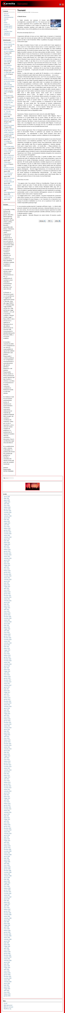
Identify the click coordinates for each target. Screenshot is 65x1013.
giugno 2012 (7, 796)
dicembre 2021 (7, 595)
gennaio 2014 (7, 763)
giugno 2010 (7, 838)
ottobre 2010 (7, 831)
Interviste (6, 19)
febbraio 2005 (7, 951)
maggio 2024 (7, 544)
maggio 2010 (7, 840)
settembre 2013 (7, 770)
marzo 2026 (7, 505)
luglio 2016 (6, 710)
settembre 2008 (7, 876)
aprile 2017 (6, 694)
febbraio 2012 (7, 803)
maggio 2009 (7, 861)
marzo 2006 (7, 928)
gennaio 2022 (7, 593)
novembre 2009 (7, 851)
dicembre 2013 (7, 764)
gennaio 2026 (7, 509)
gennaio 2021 (7, 614)
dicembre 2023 (7, 553)
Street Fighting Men (8, 192)
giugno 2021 (7, 606)
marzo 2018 (7, 674)
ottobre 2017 (7, 683)
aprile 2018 (6, 673)
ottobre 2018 (7, 662)
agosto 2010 (7, 835)
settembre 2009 (7, 854)
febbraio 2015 (7, 740)
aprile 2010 (6, 842)
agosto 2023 (7, 560)
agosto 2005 (7, 941)
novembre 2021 (7, 597)
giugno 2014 (7, 754)
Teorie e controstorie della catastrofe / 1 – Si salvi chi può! (9, 157)
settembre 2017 (7, 685)
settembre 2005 (7, 939)
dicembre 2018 (7, 659)
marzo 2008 (7, 886)
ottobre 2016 (7, 704)
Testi (5, 20)
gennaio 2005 (7, 953)
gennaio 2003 (7, 995)
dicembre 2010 (7, 828)
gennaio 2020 (7, 636)
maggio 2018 (7, 671)
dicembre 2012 (7, 786)
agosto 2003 (7, 983)
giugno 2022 (7, 584)
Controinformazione (8, 17)
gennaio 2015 (7, 741)
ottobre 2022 (7, 577)
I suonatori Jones (8, 31)
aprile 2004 (6, 969)
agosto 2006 (7, 920)
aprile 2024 (6, 546)
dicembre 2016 (7, 701)
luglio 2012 (6, 794)
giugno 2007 (7, 902)
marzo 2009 (7, 865)
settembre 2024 (7, 537)
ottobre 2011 (7, 810)
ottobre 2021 (7, 599)
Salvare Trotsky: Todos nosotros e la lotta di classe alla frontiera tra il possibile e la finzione (9, 102)
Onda (36, 22)
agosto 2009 (7, 856)
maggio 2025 (7, 523)
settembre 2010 (7, 833)
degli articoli (8, 1005)
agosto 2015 (7, 729)
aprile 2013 (6, 778)
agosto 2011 (7, 814)
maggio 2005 (7, 946)
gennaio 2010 (7, 847)
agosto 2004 (7, 962)
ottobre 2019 (7, 641)
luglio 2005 (6, 943)
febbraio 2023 (7, 570)
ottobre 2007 (7, 895)
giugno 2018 (7, 669)
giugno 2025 (7, 521)
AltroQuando (7, 35)
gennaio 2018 (7, 678)
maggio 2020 (7, 629)
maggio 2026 (7, 502)
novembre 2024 (7, 533)
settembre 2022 (7, 579)
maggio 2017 (7, 692)
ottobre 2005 (7, 937)
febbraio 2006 (7, 930)
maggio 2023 (7, 565)
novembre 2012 (7, 787)
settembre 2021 (7, 600)
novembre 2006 (7, 914)
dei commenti (8, 1007)
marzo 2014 (7, 759)
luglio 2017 (6, 689)
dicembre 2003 (7, 976)
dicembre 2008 (7, 870)
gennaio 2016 (7, 720)
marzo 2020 (7, 632)
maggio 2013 (7, 777)
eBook (57, 221)
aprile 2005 (6, 948)
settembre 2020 (7, 621)
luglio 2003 (6, 985)
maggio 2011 (7, 819)
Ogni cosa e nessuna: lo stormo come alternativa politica (9, 180)
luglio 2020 (6, 625)
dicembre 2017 (7, 680)
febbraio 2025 (7, 528)
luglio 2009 (6, 858)
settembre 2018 (7, 664)
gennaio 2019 (7, 657)
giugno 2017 (7, 690)
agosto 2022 (7, 581)
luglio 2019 (6, 646)
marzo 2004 (7, 971)
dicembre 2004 (7, 955)
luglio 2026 (6, 498)
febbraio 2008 (7, 888)
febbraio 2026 (7, 507)
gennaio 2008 (7, 890)
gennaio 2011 (7, 826)
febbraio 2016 (7, 719)
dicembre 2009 (7, 849)
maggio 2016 (7, 713)
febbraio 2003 (7, 994)
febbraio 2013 (7, 782)
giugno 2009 (7, 860)
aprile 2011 (6, 821)
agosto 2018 (7, 666)
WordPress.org (7, 1008)
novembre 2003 (7, 978)
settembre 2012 (7, 791)
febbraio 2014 (7, 761)
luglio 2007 (6, 900)
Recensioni (6, 15)
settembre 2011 (7, 812)
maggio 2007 (7, 904)
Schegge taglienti (8, 26)
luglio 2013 (6, 773)
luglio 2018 (6, 667)
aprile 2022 (6, 588)
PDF (49, 221)
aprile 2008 (6, 884)
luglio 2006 (6, 921)
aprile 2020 (6, 630)
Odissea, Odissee (8, 137)
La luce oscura (35, 12)
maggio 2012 (7, 798)
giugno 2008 (7, 881)
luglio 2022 (6, 583)
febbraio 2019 (7, 655)
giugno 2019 (7, 648)
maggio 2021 (7, 607)
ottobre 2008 (7, 874)
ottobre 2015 (7, 726)
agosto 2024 (7, 539)
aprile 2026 (6, 503)
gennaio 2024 (7, 551)
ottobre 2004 (7, 958)
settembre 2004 (7, 960)
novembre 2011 (7, 808)
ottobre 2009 (7, 853)
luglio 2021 (6, 604)
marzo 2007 (7, 907)
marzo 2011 (6, 823)
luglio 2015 (6, 731)
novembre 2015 (7, 724)
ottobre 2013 (7, 768)
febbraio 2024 (7, 549)
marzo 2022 (7, 590)
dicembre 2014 (7, 743)
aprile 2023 (6, 567)
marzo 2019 (7, 653)
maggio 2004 (7, 967)
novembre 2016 (7, 703)
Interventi (6, 13)
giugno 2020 (7, 627)
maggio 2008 (7, 883)
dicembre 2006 (7, 913)
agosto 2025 (7, 517)
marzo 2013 (7, 780)
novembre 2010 (7, 830)
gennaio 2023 (7, 572)
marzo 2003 (7, 992)
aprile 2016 (6, 715)
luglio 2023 (6, 562)
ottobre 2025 (7, 514)
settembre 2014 (7, 749)
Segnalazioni (7, 33)
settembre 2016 (7, 706)
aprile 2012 (6, 800)
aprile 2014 (6, 757)
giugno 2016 (7, 711)
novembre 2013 (7, 766)
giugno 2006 (7, 923)
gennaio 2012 (7, 805)
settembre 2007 (7, 897)
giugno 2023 (7, 563)
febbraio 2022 (7, 592)
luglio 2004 (6, 964)
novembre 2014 (7, 745)
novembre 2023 (7, 554)
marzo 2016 (7, 717)
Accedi (5, 1003)
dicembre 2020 (7, 616)
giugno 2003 (7, 987)
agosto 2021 (7, 602)
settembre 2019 (7, 643)
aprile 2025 (6, 524)
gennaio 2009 (7, 868)
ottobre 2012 (7, 789)
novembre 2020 (7, 618)
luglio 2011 (6, 816)
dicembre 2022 (7, 574)
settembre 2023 (7, 558)
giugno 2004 (7, 965)
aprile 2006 (6, 927)
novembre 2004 (7, 957)
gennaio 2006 (7, 932)
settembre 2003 (7, 981)
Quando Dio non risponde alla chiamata (8, 187)
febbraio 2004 (7, 973)
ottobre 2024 (7, 535)
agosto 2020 (7, 623)
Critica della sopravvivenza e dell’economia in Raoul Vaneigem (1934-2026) (8, 58)
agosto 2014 (7, 750)
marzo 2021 (7, 611)
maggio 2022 (7, 586)
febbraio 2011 (7, 824)
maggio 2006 (7, 925)
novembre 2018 (7, 660)
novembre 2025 (7, 512)
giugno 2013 (7, 775)
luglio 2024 (6, 540)
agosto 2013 (7, 771)
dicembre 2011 (7, 807)
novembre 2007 (7, 893)
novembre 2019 (7, 639)
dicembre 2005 (7, 934)
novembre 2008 (7, 872)
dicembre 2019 (7, 637)
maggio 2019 (7, 650)
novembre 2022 (7, 576)
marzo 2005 (7, 950)
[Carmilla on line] (32, 4)
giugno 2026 (7, 500)
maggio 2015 (7, 734)
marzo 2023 (7, 569)
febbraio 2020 (7, 634)
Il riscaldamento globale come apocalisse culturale (9, 67)
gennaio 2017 (7, 699)
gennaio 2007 (7, 911)
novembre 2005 (7, 935)
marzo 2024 (7, 547)
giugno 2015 (7, 733)
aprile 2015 (6, 736)
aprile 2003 (6, 990)
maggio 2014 (7, 756)
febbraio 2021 (7, 613)
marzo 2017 (7, 696)
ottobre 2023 (7, 556)
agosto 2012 (7, 793)
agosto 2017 (7, 687)
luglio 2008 (6, 879)
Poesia (5, 22)
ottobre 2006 (7, 916)
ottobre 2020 (7, 620)
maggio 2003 (7, 988)
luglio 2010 (6, 837)
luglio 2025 (6, 519)
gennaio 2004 (7, 974)
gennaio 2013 (7, 784)
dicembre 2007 (7, 891)
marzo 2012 (7, 801)
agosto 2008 (7, 877)
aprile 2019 (6, 651)
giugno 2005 (7, 944)
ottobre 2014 (7, 747)
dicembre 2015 (7, 722)
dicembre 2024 (7, 532)
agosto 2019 (7, 644)
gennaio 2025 (7, 530)
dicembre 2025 (7, 510)
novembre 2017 (7, 681)
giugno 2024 (7, 542)
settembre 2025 (7, 516)
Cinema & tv (7, 24)
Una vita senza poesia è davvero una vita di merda (9, 44)
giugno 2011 (7, 817)
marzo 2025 (7, 526)
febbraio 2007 (7, 909)
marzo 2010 (7, 844)
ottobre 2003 (7, 980)
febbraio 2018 (7, 676)
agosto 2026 (7, 496)
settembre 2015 (7, 727)
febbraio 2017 (7, 697)
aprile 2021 (6, 609)
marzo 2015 (7, 738)
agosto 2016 (7, 708)
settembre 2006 (7, 918)
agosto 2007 (7, 898)
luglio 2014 (6, 752)
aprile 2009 (6, 863)
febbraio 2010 (7, 846)
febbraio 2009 (7, 867)
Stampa (42, 221)
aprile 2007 (6, 905)
